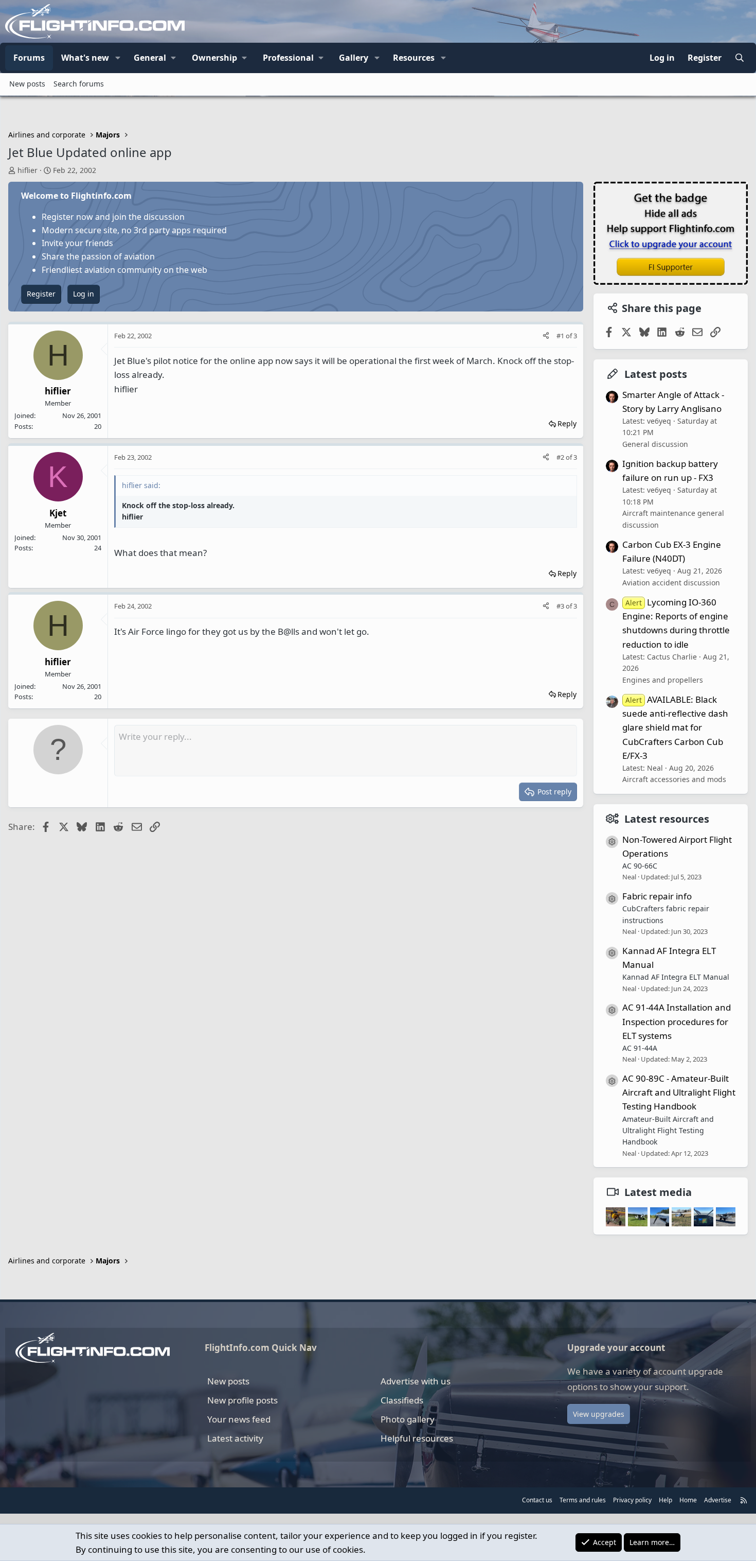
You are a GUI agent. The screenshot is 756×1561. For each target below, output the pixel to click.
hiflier (27, 170)
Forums (29, 57)
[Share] (546, 336)
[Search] (739, 58)
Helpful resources (417, 1438)
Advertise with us (416, 1381)
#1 (561, 335)
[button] (117, 58)
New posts (27, 84)
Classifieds (402, 1400)
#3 (561, 606)
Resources (414, 57)
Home (688, 1500)
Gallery (353, 57)
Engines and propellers (662, 680)
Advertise (717, 1500)
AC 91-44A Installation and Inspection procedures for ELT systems (676, 1021)
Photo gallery (408, 1419)
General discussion (655, 444)
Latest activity (235, 1438)
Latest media (658, 1192)
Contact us (537, 1500)
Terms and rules (583, 1500)
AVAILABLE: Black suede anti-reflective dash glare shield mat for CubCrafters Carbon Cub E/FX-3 (675, 727)
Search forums (78, 84)
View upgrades (598, 1414)
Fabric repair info (657, 896)
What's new (85, 57)
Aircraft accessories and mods (674, 779)
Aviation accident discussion (671, 582)
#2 (561, 457)
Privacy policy (632, 1500)
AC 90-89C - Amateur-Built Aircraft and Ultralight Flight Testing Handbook (678, 1092)
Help (665, 1500)
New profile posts (242, 1400)
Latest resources (666, 819)
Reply (567, 423)
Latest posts (655, 374)
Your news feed (239, 1419)
